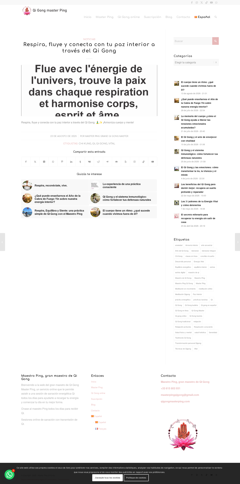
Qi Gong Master (198, 310)
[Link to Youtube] (211, 2)
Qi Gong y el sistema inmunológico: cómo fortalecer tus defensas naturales (199, 154)
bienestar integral (209, 250)
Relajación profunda (183, 326)
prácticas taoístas (200, 299)
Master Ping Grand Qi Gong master (106, 136)
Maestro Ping (199, 278)
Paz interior (197, 294)
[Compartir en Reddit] (98, 161)
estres (212, 267)
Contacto (95, 410)
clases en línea (191, 256)
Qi (93, 143)
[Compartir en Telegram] (107, 161)
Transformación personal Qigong (188, 343)
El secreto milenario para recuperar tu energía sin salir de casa (198, 218)
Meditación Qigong (182, 294)
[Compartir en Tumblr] (80, 161)
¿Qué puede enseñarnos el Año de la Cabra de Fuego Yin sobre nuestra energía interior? (199, 103)
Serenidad (213, 332)
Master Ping (200, 283)
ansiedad (178, 245)
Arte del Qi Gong (181, 250)
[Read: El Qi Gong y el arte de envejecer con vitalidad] (177, 138)
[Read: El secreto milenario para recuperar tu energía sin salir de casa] (177, 216)
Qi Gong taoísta (196, 316)
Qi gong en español (208, 305)
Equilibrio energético (183, 267)
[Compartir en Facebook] (25, 161)
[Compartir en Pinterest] (62, 161)
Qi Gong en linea (181, 310)
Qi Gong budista (191, 305)
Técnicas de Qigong (183, 348)
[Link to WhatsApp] (216, 2)
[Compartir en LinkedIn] (71, 161)
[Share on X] (44, 161)
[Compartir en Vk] (89, 161)
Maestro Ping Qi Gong (184, 283)
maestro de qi (193, 272)
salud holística (200, 332)
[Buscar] (215, 17)
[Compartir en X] (35, 161)
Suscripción (96, 398)
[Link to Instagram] (196, 2)
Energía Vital (199, 261)
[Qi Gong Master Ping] (45, 17)
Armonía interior (191, 245)
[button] (9, 474)
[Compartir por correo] (116, 161)
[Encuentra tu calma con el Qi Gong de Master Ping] (237, 242)
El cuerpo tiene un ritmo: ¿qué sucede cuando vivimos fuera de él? (198, 86)
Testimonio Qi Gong (183, 337)
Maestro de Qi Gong (183, 278)
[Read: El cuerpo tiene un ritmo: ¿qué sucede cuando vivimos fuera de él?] (177, 83)
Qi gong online (180, 316)
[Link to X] (201, 2)
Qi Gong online (98, 393)
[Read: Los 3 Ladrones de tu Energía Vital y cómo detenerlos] (177, 203)
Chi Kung (85, 143)
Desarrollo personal (183, 261)
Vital (111, 143)
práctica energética (182, 299)
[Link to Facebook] (191, 2)
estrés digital (180, 272)
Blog (93, 404)
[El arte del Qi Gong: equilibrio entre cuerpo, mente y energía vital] (2, 242)
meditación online (205, 288)
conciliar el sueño (207, 256)
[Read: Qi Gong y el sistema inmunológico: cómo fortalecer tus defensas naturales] (177, 151)
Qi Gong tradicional (182, 321)
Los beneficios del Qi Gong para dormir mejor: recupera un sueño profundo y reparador (198, 188)
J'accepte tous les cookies (107, 477)
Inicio (93, 381)
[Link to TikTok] (206, 2)
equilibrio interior (200, 267)
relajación (197, 321)
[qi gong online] (89, 90)
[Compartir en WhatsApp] (53, 161)
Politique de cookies (136, 477)
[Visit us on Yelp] (125, 161)
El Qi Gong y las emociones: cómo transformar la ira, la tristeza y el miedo (199, 171)
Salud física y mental (183, 332)
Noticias (89, 39)
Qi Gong (101, 143)
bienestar (195, 250)
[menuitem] (88, 17)
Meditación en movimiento (185, 288)
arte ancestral (206, 245)
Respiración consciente (203, 326)
